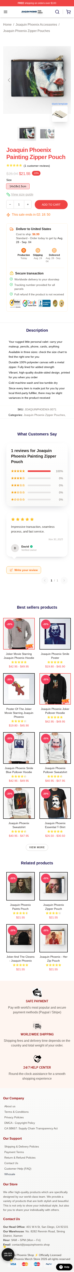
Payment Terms (14, 1152)
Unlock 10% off (8, 1254)
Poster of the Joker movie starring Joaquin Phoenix (19, 712)
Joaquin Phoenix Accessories (36, 24)
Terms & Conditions (16, 1111)
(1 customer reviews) (37, 165)
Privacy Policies (14, 1117)
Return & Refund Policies (20, 1157)
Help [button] (66, 1267)
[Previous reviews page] (44, 580)
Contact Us (11, 1163)
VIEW (18, 645)
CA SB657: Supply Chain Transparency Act (31, 1128)
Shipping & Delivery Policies (21, 1146)
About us (9, 1106)
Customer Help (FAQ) (17, 1168)
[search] (57, 11)
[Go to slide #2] (47, 134)
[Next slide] (65, 80)
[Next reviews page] (64, 580)
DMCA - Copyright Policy (19, 1122)
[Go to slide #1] (26, 134)
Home (7, 24)
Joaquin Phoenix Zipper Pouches (26, 31)
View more (37, 847)
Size (9, 180)
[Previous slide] (9, 80)
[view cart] (68, 11)
